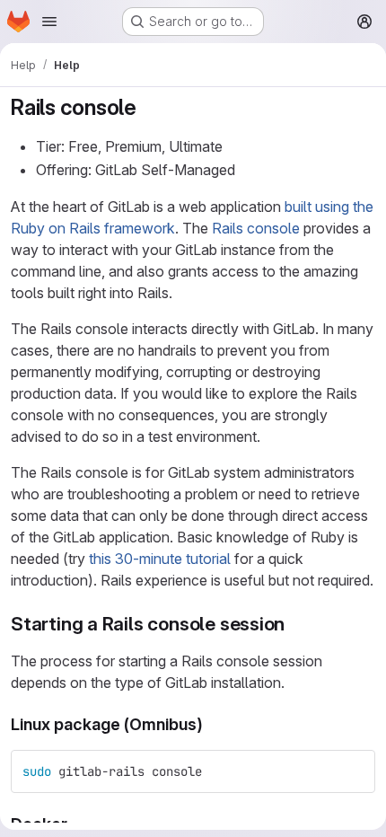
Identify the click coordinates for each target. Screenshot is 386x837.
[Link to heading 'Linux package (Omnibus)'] (212, 724)
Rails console (256, 228)
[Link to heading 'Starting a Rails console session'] (295, 623)
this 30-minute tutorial (160, 559)
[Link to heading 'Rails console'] (148, 107)
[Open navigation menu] (49, 21)
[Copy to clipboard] (353, 771)
